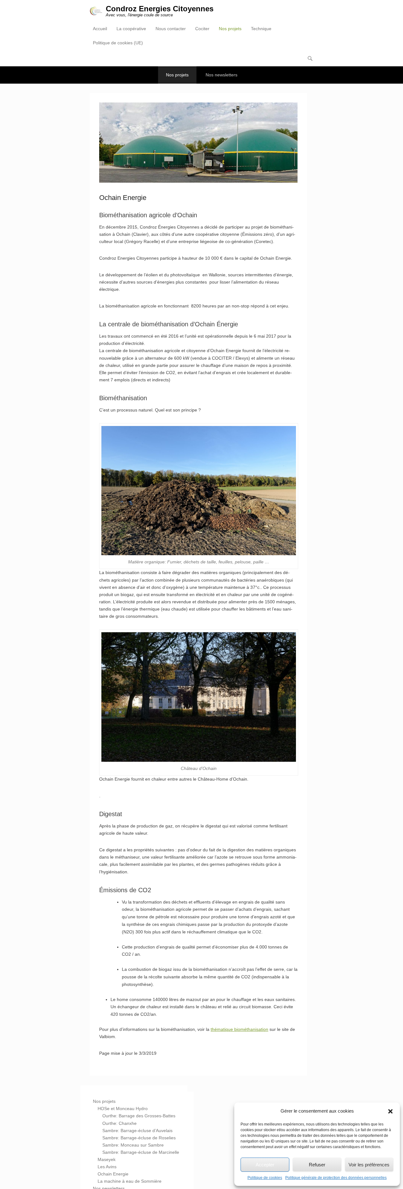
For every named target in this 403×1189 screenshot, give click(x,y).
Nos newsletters (221, 74)
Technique (261, 28)
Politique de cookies (264, 1177)
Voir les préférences (369, 1164)
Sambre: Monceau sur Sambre (133, 1145)
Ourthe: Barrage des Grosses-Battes (138, 1115)
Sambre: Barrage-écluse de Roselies (139, 1137)
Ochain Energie (113, 1173)
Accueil (100, 28)
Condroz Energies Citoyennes (159, 8)
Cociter (202, 28)
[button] (390, 1111)
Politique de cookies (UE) (118, 42)
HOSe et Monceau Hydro (123, 1108)
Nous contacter (171, 28)
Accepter (265, 1164)
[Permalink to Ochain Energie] (198, 142)
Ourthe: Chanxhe (119, 1123)
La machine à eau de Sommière (130, 1181)
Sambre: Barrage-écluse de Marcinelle (140, 1152)
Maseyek (107, 1159)
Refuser (317, 1164)
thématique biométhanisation (239, 1029)
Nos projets (230, 28)
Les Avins (107, 1166)
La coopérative (131, 28)
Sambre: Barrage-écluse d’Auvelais (137, 1130)
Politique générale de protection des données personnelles (336, 1177)
